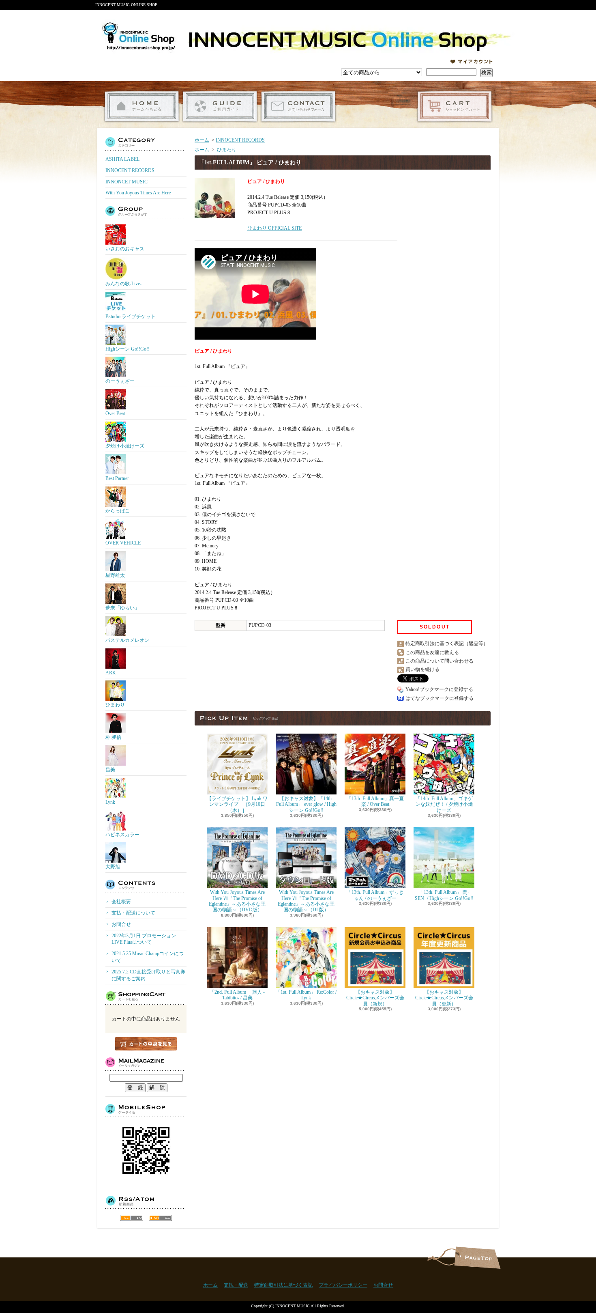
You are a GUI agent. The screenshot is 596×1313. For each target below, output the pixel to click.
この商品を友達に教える (432, 652)
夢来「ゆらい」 (122, 608)
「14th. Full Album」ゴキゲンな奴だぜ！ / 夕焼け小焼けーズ (444, 804)
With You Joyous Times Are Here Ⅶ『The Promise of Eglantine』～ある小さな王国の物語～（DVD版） (237, 901)
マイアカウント (471, 61)
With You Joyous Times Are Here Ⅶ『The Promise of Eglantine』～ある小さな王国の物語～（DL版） (306, 901)
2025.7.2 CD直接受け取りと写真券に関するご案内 (148, 975)
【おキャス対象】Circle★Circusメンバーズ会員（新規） (375, 998)
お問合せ (298, 106)
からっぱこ (117, 511)
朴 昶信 (113, 737)
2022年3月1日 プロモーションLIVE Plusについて (143, 939)
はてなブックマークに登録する (439, 698)
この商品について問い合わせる (439, 661)
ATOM (160, 1218)
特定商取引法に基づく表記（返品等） (446, 643)
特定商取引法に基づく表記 (283, 1285)
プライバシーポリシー (343, 1285)
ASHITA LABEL (122, 159)
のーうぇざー (120, 381)
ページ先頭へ (477, 1257)
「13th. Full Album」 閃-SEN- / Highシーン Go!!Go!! (444, 895)
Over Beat (115, 413)
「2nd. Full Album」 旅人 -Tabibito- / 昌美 (237, 995)
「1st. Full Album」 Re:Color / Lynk (306, 995)
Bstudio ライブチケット (130, 316)
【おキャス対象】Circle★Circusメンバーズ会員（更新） (444, 998)
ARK (110, 673)
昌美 (110, 770)
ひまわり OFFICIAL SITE (274, 228)
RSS (131, 1218)
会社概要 (121, 901)
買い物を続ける (422, 669)
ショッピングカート (455, 106)
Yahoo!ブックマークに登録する (439, 689)
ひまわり (115, 705)
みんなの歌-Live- (123, 283)
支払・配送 (236, 1285)
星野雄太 (115, 575)
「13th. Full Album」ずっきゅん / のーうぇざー (375, 895)
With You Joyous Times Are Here (138, 193)
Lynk (110, 802)
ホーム (142, 106)
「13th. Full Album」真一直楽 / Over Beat (375, 801)
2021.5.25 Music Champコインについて (147, 957)
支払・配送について (220, 106)
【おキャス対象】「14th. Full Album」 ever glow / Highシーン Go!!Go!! (306, 804)
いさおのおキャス (124, 249)
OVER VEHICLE (123, 543)
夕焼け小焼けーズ (124, 446)
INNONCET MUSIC (126, 182)
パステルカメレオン (127, 640)
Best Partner (117, 478)
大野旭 (112, 867)
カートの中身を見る (146, 1043)
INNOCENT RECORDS (129, 170)
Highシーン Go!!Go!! (127, 349)
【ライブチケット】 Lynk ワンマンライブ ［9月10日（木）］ (237, 804)
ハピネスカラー (122, 834)
